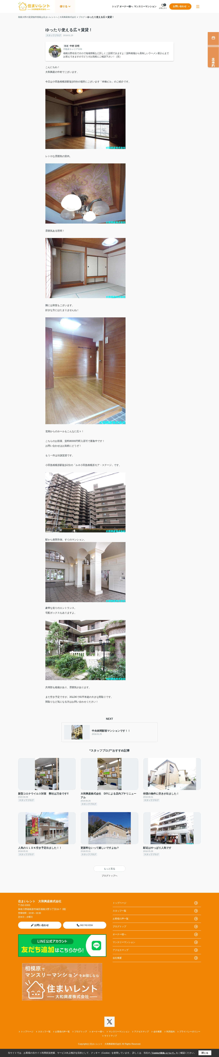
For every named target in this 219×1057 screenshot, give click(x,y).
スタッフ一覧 (119, 910)
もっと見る (109, 868)
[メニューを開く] (198, 6)
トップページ (119, 903)
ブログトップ (119, 926)
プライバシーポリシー (189, 1031)
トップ (115, 6)
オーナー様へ (126, 6)
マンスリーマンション (145, 6)
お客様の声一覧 (120, 918)
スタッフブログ (53, 35)
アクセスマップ (120, 950)
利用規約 (170, 1031)
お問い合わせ (179, 6)
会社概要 (117, 958)
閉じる (205, 1053)
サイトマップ (110, 1036)
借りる (63, 6)
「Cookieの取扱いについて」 (163, 1053)
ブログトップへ (109, 875)
